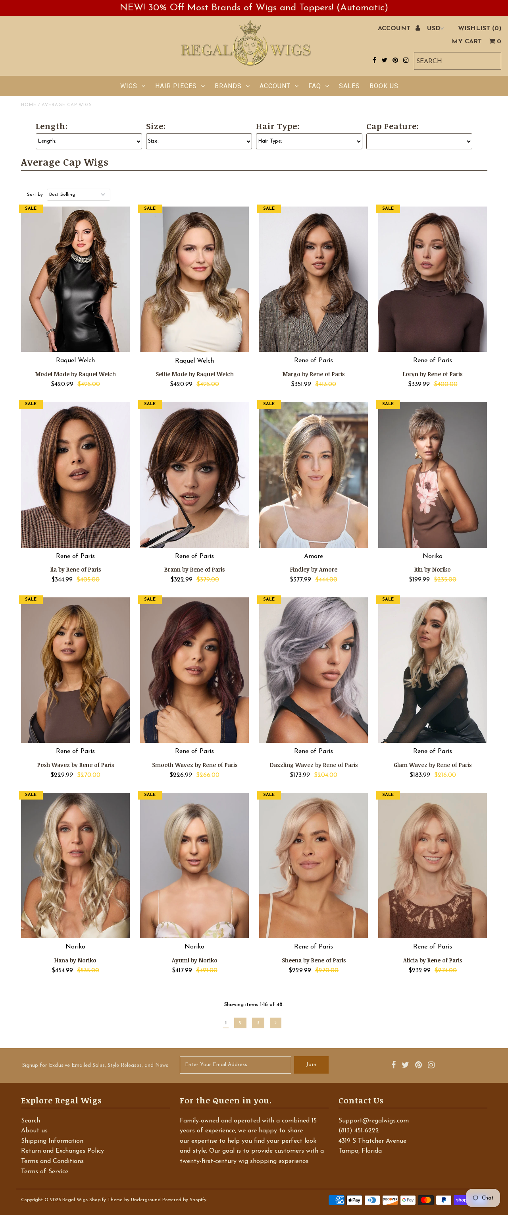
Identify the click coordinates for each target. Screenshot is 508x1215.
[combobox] (457, 61)
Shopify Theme (106, 1200)
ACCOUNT (395, 28)
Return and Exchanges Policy (62, 1151)
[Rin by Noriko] (432, 475)
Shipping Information (52, 1141)
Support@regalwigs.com (374, 1121)
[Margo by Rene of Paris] (313, 279)
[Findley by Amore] (313, 475)
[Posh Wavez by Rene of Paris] (75, 670)
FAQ (314, 86)
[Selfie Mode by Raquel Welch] (194, 279)
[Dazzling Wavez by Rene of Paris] (313, 670)
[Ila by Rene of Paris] (75, 475)
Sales (349, 86)
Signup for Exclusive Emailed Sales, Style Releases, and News (95, 1065)
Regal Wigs (75, 1200)
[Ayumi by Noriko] (194, 866)
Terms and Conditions (52, 1161)
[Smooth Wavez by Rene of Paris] (194, 670)
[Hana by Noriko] (75, 866)
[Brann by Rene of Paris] (194, 475)
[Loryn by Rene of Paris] (432, 279)
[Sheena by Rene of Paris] (313, 866)
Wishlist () (479, 28)
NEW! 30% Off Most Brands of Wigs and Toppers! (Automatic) (254, 8)
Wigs (128, 86)
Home (29, 105)
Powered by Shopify (184, 1200)
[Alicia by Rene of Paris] (432, 866)
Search (30, 1121)
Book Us (383, 86)
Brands (228, 86)
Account (275, 86)
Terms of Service (44, 1172)
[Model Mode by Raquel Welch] (75, 279)
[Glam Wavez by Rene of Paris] (432, 670)
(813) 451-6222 (359, 1131)
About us (34, 1131)
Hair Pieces (176, 86)
